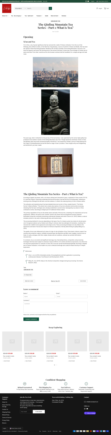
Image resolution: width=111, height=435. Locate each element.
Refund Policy (5, 415)
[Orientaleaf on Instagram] (86, 1)
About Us (4, 402)
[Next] (108, 347)
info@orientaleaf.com (92, 402)
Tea (40, 431)
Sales (60, 431)
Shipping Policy (6, 412)
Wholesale (55, 431)
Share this (28, 275)
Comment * (26, 300)
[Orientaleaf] (6, 8)
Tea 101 (49, 431)
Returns (4, 423)
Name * (25, 293)
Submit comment (31, 319)
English (92, 1)
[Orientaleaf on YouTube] (88, 1)
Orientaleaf (14, 431)
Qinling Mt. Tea (55, 21)
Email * (58, 293)
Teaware (44, 431)
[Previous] (2, 347)
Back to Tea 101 (55, 281)
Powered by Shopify (22, 431)
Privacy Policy (5, 420)
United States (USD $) (103, 1)
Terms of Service (6, 417)
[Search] (50, 8)
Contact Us (5, 409)
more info (45, 1)
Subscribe (38, 411)
